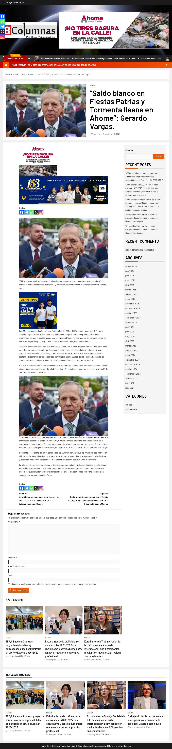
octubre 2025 (131, 313)
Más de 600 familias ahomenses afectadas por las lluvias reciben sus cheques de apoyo (54, 65)
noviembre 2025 (132, 308)
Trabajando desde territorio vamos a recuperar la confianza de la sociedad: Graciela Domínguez (142, 229)
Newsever (112, 746)
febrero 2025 (131, 350)
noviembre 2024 (132, 364)
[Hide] (1, 41)
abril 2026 (129, 285)
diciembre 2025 (132, 304)
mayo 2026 (130, 280)
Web (10, 575)
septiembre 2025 (133, 318)
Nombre (12, 558)
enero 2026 (130, 299)
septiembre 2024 (133, 374)
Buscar (129, 150)
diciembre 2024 (132, 360)
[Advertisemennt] (114, 30)
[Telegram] (26, 212)
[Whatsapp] (31, 212)
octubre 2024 (131, 369)
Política (93, 86)
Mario (94, 134)
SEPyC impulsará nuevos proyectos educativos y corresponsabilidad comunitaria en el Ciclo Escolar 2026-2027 (144, 176)
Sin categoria (131, 409)
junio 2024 (129, 388)
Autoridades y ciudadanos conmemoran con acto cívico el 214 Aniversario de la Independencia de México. (39, 499)
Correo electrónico (17, 566)
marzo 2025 (130, 346)
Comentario (14, 522)
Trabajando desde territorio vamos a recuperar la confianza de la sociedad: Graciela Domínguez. (142, 218)
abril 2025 (129, 341)
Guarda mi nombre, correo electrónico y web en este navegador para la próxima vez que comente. (54, 584)
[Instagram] (41, 212)
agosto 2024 (131, 378)
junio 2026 (129, 275)
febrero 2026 (131, 294)
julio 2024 (129, 383)
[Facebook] (21, 212)
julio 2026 (129, 271)
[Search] (166, 65)
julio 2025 (129, 327)
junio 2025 (129, 332)
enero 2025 (130, 355)
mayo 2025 (130, 336)
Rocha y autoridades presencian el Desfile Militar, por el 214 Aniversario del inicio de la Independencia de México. (88, 499)
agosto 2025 (131, 322)
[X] (36, 212)
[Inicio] (6, 65)
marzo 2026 (130, 290)
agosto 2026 (131, 266)
